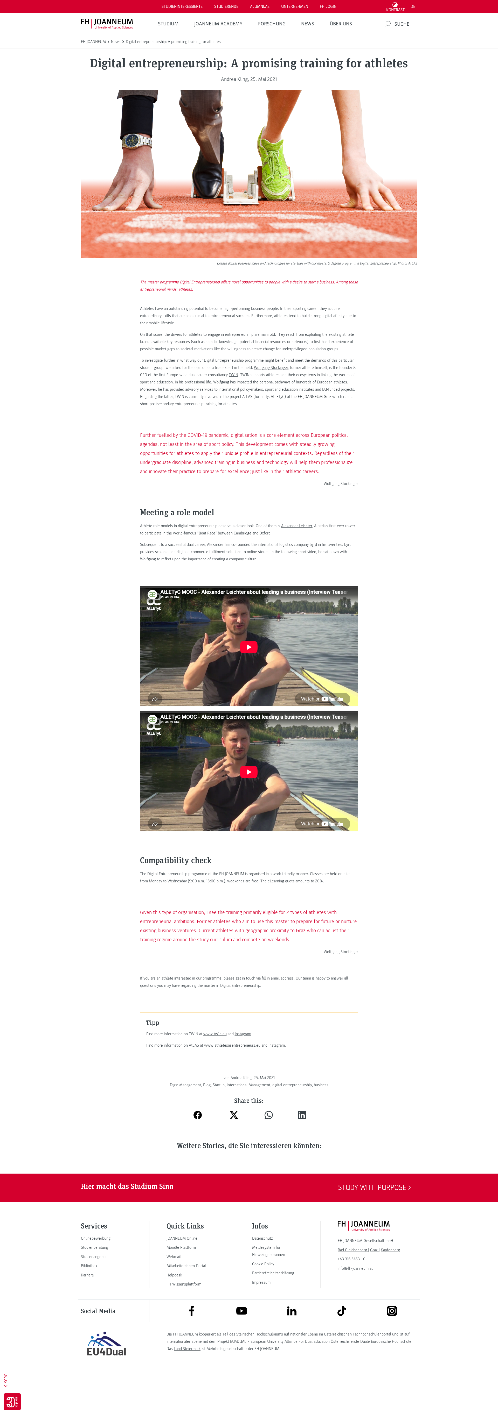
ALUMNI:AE (259, 6)
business (321, 1085)
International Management (248, 1085)
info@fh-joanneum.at (355, 1268)
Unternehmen (294, 6)
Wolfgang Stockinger (271, 367)
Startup (219, 1085)
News (307, 24)
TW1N (233, 374)
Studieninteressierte (182, 6)
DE (413, 6)
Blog (207, 1085)
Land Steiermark (187, 1348)
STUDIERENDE (226, 6)
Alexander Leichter (296, 526)
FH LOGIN (328, 6)
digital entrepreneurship (292, 1085)
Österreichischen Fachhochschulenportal (357, 1334)
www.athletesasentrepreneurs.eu (232, 1045)
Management (190, 1085)
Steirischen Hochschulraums (259, 1334)
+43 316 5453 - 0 (351, 1259)
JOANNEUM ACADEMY (218, 24)
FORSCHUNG (272, 24)
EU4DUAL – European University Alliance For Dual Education (280, 1341)
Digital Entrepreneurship (224, 360)
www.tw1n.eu (215, 1034)
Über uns (341, 24)
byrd (313, 544)
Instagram (243, 1034)
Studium (168, 24)
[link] (106, 1238)
